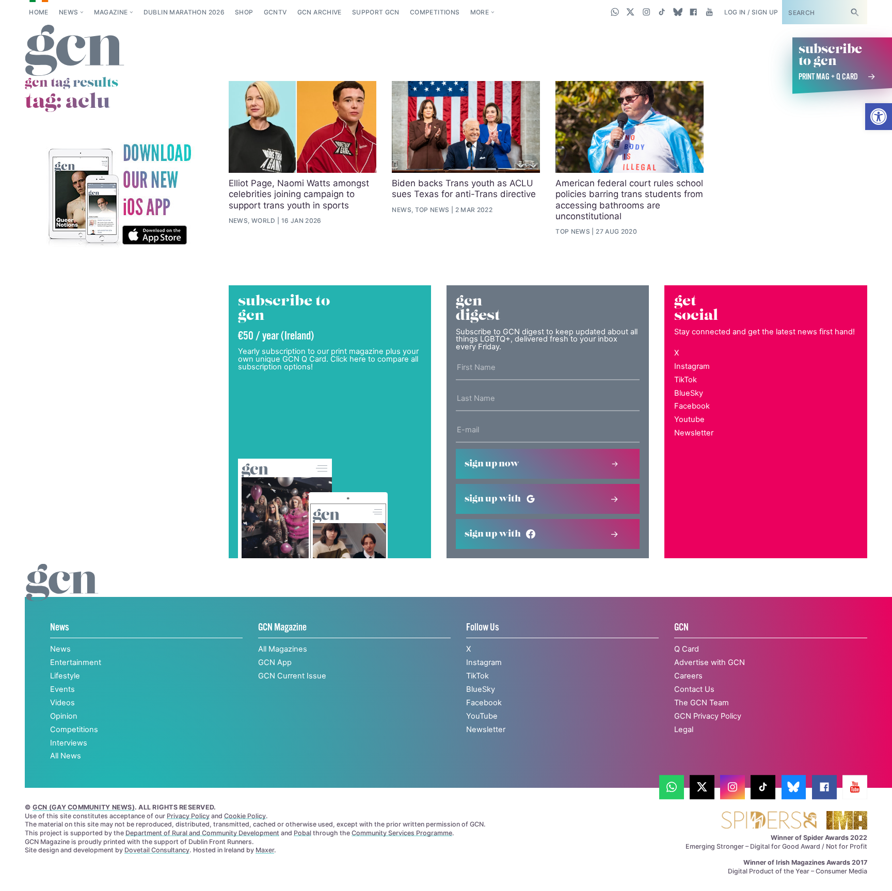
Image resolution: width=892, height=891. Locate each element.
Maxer (265, 850)
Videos (62, 702)
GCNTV (275, 12)
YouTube (482, 716)
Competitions (434, 12)
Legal (683, 729)
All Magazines (282, 649)
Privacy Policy (188, 816)
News (68, 12)
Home (38, 12)
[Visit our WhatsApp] (615, 12)
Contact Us (694, 689)
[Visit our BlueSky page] (677, 12)
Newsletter (693, 433)
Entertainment (75, 662)
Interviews (68, 743)
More (479, 12)
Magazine (111, 12)
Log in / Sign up (751, 12)
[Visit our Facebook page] (693, 12)
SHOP (244, 12)
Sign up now (492, 464)
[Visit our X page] (630, 12)
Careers (688, 676)
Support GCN (376, 12)
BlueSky (688, 393)
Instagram (692, 366)
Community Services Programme (402, 833)
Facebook (692, 406)
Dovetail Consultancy (156, 850)
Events (62, 689)
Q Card (686, 649)
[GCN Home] (74, 51)
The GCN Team (701, 702)
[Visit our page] (671, 787)
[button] (878, 116)
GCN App (275, 662)
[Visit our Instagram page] (646, 12)
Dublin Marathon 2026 (184, 12)
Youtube (689, 419)
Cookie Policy (245, 816)
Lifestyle (65, 676)
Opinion (63, 716)
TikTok (685, 379)
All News (65, 755)
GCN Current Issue (292, 676)
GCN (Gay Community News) (84, 807)
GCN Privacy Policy (707, 716)
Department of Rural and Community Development (202, 833)
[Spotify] (119, 195)
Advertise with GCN (709, 662)
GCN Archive (319, 12)
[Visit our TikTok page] (662, 12)
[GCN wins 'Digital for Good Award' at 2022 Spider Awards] (769, 821)
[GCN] (62, 593)
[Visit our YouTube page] (709, 12)
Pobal (302, 833)
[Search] (854, 12)
